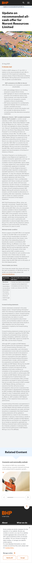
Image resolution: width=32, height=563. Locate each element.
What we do (22, 522)
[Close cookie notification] (29, 527)
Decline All (9, 558)
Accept (23, 558)
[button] (4, 497)
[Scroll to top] (26, 506)
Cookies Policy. (9, 547)
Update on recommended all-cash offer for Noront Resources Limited (14, 6)
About (4, 522)
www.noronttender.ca (8, 274)
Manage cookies (8, 553)
